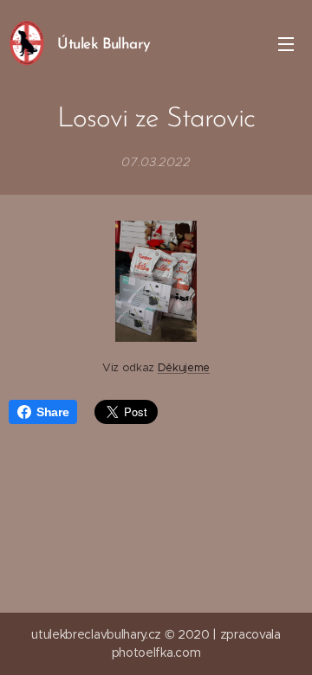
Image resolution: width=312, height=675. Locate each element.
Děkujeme (184, 368)
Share (52, 412)
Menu (286, 43)
